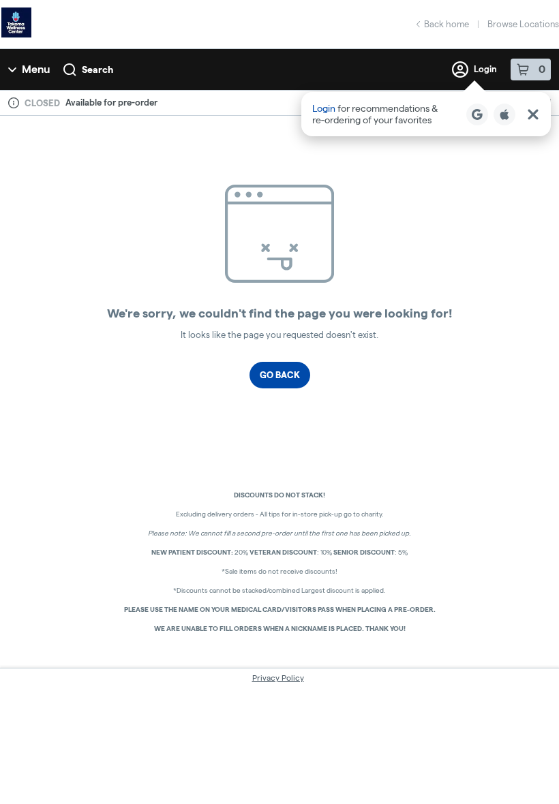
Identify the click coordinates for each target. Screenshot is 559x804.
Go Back (280, 375)
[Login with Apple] (504, 114)
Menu (36, 69)
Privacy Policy (278, 677)
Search (97, 69)
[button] (426, 114)
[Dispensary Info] (13, 102)
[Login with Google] (477, 114)
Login (485, 69)
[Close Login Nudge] (533, 114)
